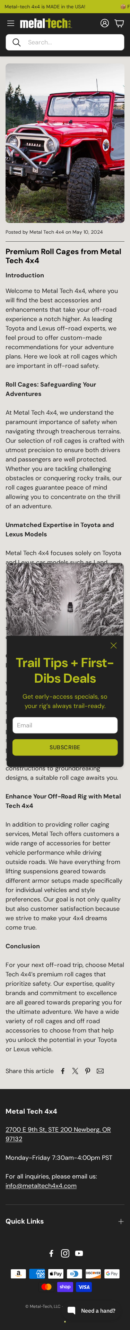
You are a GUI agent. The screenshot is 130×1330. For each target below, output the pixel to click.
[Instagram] (65, 1253)
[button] (65, 42)
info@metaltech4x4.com (41, 1186)
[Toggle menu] (11, 23)
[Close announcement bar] (123, 5)
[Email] (100, 1071)
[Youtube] (79, 1253)
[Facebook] (51, 1253)
